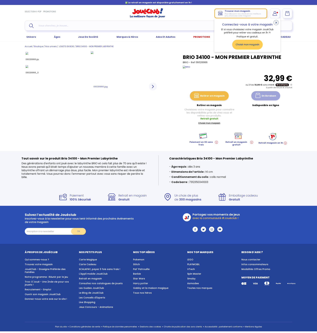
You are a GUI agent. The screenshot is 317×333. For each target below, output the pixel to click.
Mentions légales (253, 326)
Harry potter (140, 283)
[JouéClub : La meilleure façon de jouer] (147, 17)
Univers (31, 37)
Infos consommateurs (254, 264)
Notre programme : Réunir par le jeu (46, 277)
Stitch (136, 264)
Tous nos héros (142, 292)
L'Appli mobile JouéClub (93, 273)
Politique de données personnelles (120, 326)
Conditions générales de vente (84, 326)
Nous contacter (250, 259)
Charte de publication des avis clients (183, 326)
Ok (78, 231)
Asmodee (193, 283)
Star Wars (139, 278)
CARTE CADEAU (281, 37)
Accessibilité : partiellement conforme (223, 326)
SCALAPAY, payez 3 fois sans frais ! (99, 269)
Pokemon (138, 259)
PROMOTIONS (49, 11)
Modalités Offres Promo (255, 269)
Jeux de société (88, 37)
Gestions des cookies (150, 326)
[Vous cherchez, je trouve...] (31, 25)
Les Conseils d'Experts (92, 297)
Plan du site (61, 326)
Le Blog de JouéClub (91, 292)
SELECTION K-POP (33, 11)
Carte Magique (88, 259)
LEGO (190, 259)
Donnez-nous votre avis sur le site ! (46, 299)
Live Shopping (87, 302)
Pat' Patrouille (141, 269)
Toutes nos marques (199, 288)
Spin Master (194, 273)
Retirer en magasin (212, 95)
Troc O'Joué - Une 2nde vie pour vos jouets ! (47, 283)
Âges (57, 37)
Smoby (191, 278)
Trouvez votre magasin (39, 264)
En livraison (269, 95)
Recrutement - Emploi (38, 289)
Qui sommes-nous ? (37, 259)
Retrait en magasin (90, 278)
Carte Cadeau (87, 264)
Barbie (137, 273)
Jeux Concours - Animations (96, 307)
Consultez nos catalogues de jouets (101, 283)
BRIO (186, 62)
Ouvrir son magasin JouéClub (43, 294)
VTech (191, 269)
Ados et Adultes (165, 37)
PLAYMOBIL (193, 264)
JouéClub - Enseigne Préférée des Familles (45, 270)
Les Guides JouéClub (91, 288)
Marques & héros (127, 37)
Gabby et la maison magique (150, 288)
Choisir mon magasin (247, 44)
